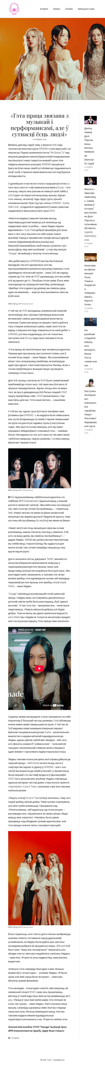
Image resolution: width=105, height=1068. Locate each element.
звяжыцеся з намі (86, 9)
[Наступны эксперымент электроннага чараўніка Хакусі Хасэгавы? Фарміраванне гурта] (90, 385)
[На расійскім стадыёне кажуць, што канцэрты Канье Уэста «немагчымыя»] (90, 324)
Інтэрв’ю (44, 9)
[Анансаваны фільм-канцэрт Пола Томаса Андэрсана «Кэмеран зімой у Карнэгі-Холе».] (90, 259)
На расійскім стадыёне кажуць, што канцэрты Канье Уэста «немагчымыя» (90, 347)
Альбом (69, 9)
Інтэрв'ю (15, 1038)
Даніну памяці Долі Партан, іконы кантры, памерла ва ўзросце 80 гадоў (89, 146)
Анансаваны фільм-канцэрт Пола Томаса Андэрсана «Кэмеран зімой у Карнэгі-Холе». (90, 285)
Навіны (56, 9)
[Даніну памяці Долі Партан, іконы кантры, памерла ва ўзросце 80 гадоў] (90, 122)
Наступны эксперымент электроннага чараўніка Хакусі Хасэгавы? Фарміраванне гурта (90, 408)
